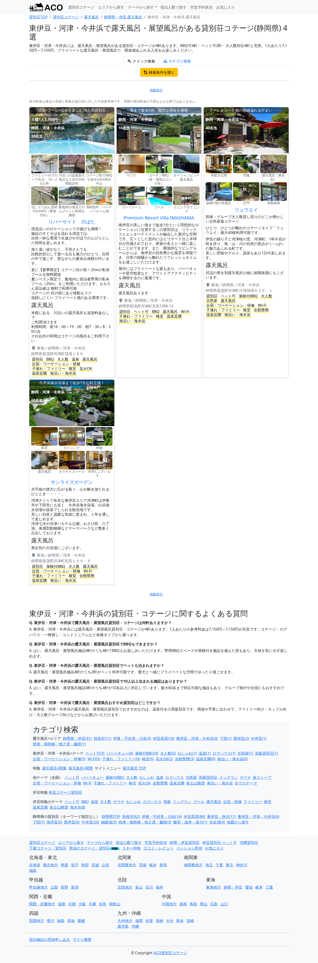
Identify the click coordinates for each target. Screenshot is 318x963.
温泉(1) (205, 753)
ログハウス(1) (224, 753)
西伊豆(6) (72, 822)
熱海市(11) (102, 738)
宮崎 (190, 920)
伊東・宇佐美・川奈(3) (132, 738)
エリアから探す (111, 7)
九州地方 (125, 920)
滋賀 (61, 904)
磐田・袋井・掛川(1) (190, 822)
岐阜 (259, 887)
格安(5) (148, 758)
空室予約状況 (201, 7)
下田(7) (39, 822)
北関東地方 (127, 864)
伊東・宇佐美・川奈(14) (162, 816)
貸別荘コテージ (81, 7)
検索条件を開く (161, 72)
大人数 (131, 777)
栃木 (153, 864)
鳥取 (193, 904)
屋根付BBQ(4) (146, 753)
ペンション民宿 (189, 848)
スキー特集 (131, 848)
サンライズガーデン (72, 482)
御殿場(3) (109, 822)
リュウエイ (246, 209)
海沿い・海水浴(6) (232, 758)
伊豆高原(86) (194, 816)
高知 (71, 920)
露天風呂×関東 (54, 768)
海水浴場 (77, 807)
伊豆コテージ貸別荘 (65, 792)
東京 (229, 864)
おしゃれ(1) (187, 753)
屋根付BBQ (114, 777)
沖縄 (135, 926)
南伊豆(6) (54, 822)
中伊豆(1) (259, 738)
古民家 (191, 777)
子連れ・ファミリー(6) (121, 758)
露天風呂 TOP (134, 768)
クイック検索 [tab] (143, 61)
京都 (72, 904)
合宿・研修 (232, 801)
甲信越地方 (38, 887)
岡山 (203, 904)
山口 (224, 904)
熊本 (180, 920)
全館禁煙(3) (184, 758)
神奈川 (241, 864)
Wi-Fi (87, 783)
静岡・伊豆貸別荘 (185, 842)
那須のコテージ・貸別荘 (89, 848)
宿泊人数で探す (173, 7)
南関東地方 (193, 864)
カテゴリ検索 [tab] (179, 61)
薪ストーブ (262, 777)
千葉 (219, 864)
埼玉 (209, 864)
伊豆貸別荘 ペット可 (219, 842)
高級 (167, 801)
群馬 (163, 864)
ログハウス (174, 777)
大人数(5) (168, 753)
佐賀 (149, 920)
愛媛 (81, 920)
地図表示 (156, 90)
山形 (105, 864)
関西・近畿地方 (42, 904)
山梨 (54, 887)
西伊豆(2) (241, 738)
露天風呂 (213, 801)
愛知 (249, 887)
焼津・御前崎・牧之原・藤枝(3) (144, 822)
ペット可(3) (95, 753)
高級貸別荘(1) (266, 753)
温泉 (159, 777)
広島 (214, 904)
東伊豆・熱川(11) (221, 816)
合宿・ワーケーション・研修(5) (59, 758)
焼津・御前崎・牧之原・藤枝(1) (59, 744)
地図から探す (238, 822)
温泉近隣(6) (205, 758)
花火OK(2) (164, 758)
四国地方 (36, 920)
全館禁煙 (160, 783)
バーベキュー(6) (119, 753)
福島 (33, 870)
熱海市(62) (131, 816)
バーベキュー (92, 777)
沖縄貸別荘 (249, 842)
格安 (132, 783)
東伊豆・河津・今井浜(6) (258, 816)
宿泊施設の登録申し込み (49, 939)
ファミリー (253, 801)
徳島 (60, 920)
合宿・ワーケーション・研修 (57, 783)
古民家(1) (245, 753)
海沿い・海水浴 (220, 783)
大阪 (82, 904)
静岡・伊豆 (233, 887)
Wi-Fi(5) (94, 758)
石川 (149, 887)
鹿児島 (123, 926)
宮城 (95, 864)
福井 (159, 887)
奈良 (102, 904)
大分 (169, 920)
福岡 (139, 920)
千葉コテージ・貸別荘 (47, 848)
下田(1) (226, 738)
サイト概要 (82, 939)
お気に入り (225, 7)
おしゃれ (146, 777)
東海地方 (213, 887)
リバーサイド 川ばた (71, 222)
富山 (139, 887)
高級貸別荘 (208, 777)
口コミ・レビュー (158, 848)
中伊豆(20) (90, 822)
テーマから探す (100, 842)
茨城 (142, 864)
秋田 (85, 864)
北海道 (34, 864)
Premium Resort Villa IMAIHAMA (159, 218)
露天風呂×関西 (80, 768)
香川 (50, 920)
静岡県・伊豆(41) (77, 738)
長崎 (159, 920)
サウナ (245, 777)
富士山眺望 (195, 783)
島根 (183, 904)
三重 (269, 887)
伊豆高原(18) (163, 738)
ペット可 (71, 777)
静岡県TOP (111, 816)
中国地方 (169, 904)
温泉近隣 (176, 783)
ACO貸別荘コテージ (170, 952)
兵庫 (92, 904)
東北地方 (50, 864)
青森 (64, 864)
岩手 (74, 864)
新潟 (74, 887)
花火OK (144, 783)
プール (198, 801)
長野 (64, 887)
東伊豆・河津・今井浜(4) (197, 738)
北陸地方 (125, 887)
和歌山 (114, 904)
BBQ (85, 801)
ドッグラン (228, 777)
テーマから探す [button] (141, 7)
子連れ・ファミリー (110, 783)
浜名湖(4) (217, 822)
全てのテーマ (246, 783)
